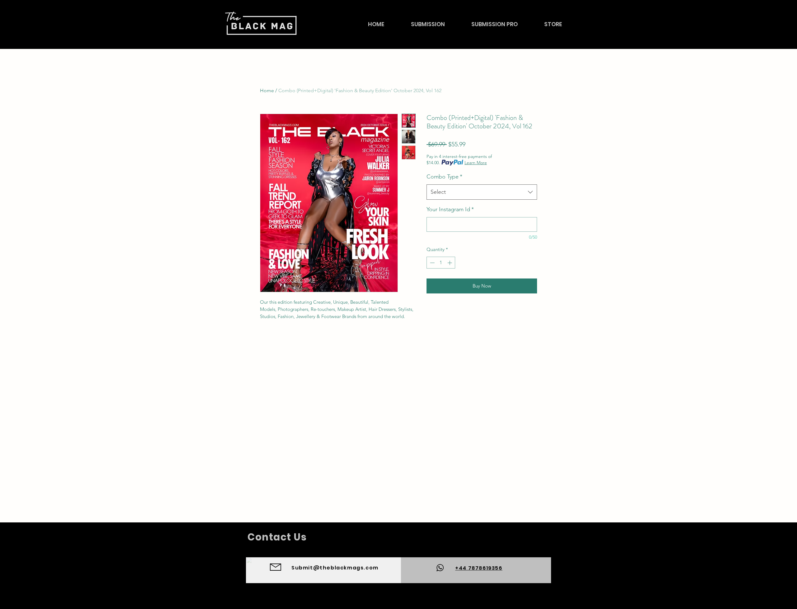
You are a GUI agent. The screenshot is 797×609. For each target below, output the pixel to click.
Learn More (476, 162)
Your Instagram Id (450, 209)
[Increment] (450, 263)
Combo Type (444, 176)
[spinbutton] (441, 263)
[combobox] (482, 192)
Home (267, 90)
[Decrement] (431, 263)
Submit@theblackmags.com (335, 567)
